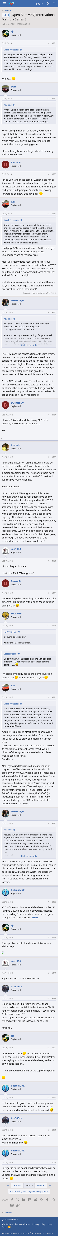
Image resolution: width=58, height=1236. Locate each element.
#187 (54, 457)
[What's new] (48, 4)
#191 (54, 697)
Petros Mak (9, 23)
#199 (54, 1130)
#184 (54, 213)
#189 (54, 593)
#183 (54, 174)
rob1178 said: (10, 631)
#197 (54, 1047)
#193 (54, 902)
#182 (54, 98)
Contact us (7, 1224)
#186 (54, 414)
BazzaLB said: (10, 653)
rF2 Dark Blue (11, 1219)
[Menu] (4, 3)
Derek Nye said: (11, 49)
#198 (54, 1097)
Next (39, 1185)
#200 (54, 1162)
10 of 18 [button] (29, 1185)
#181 (54, 43)
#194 (54, 937)
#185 (54, 312)
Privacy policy (38, 1224)
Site (4, 1227)
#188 (54, 560)
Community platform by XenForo (27, 1233)
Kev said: (8, 104)
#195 (54, 973)
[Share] (48, 43)
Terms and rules (22, 1224)
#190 (54, 625)
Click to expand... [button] (29, 345)
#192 (54, 823)
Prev (18, 1185)
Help (50, 1224)
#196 (54, 998)
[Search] (54, 4)
